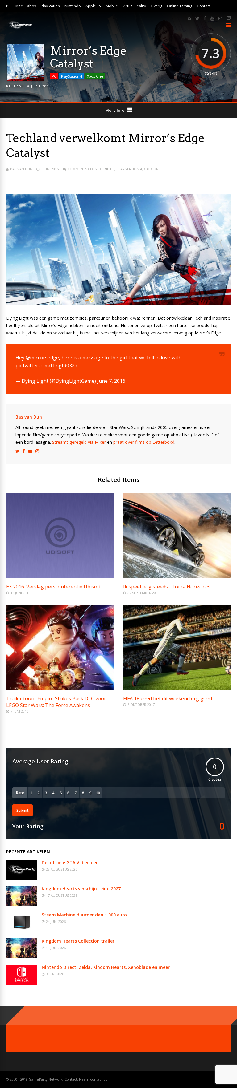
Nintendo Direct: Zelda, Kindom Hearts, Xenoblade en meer (106, 967)
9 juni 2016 (39, 86)
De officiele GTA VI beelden (70, 862)
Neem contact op (93, 1079)
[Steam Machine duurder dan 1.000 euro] (21, 930)
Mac (19, 6)
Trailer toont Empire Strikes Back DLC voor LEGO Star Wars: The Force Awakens (56, 702)
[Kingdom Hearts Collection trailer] (21, 957)
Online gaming (179, 6)
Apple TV (93, 6)
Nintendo (72, 6)
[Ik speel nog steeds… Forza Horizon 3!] (177, 576)
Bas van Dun (21, 169)
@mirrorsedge (42, 357)
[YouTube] (212, 18)
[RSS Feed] (189, 18)
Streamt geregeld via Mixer (79, 442)
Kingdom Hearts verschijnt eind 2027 (81, 889)
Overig (156, 6)
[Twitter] (197, 18)
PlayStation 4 (71, 76)
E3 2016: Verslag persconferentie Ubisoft (53, 586)
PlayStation (50, 6)
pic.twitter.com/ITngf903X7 (46, 365)
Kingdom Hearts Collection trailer (78, 941)
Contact (203, 6)
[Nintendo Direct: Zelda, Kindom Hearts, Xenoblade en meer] (21, 983)
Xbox (31, 6)
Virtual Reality (134, 6)
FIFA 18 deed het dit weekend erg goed (167, 698)
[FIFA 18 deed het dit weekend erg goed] (177, 688)
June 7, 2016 (111, 381)
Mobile (112, 6)
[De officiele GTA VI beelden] (21, 878)
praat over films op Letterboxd (143, 442)
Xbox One (95, 76)
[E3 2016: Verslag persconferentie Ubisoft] (60, 576)
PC (8, 6)
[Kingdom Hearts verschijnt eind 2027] (21, 904)
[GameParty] (19, 28)
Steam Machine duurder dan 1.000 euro (84, 915)
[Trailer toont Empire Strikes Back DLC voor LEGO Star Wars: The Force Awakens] (60, 688)
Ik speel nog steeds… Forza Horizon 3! (166, 586)
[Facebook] (205, 18)
